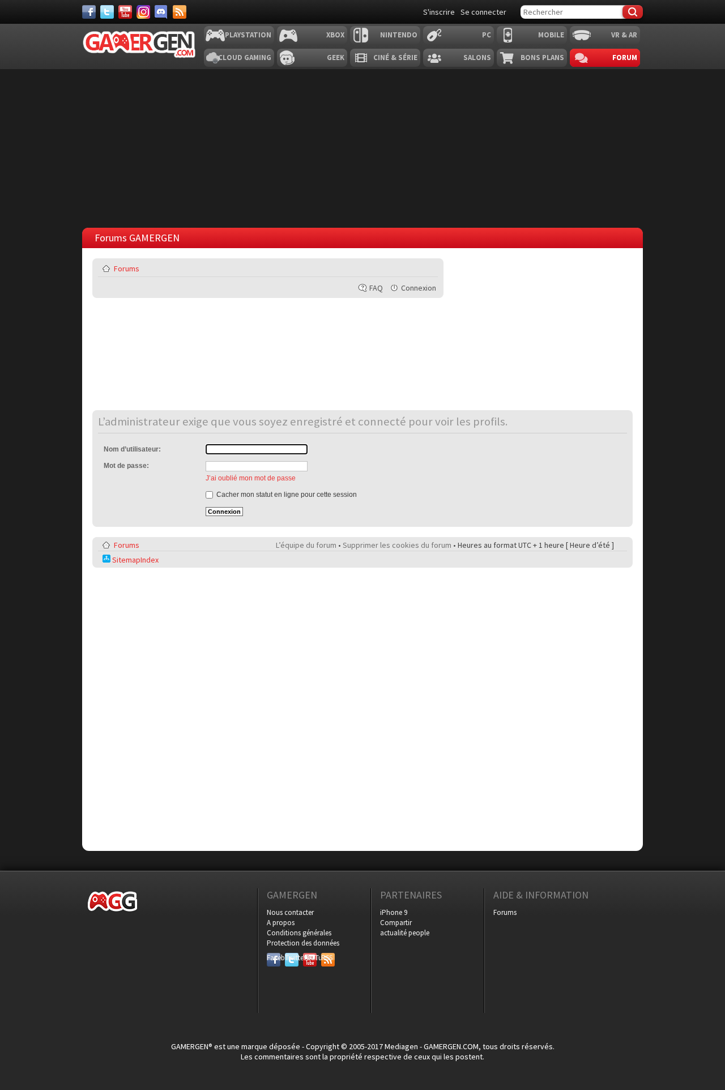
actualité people (404, 933)
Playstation (248, 35)
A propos (281, 922)
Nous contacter (290, 912)
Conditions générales (299, 933)
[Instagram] (143, 12)
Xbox (335, 35)
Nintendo (398, 35)
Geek (335, 57)
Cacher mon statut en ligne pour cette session (286, 495)
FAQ (376, 288)
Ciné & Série (395, 57)
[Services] (179, 12)
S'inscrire (439, 12)
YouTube (310, 958)
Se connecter (483, 12)
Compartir (396, 922)
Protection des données (303, 943)
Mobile (551, 35)
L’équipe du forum (306, 545)
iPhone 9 (393, 912)
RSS (326, 958)
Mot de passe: (126, 466)
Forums (126, 268)
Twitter (291, 958)
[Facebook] (89, 12)
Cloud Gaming (244, 57)
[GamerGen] (138, 44)
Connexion (418, 288)
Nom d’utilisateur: (132, 449)
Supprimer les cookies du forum (397, 545)
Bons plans (542, 57)
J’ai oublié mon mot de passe (251, 478)
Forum (624, 57)
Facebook (273, 958)
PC (486, 35)
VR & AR (624, 35)
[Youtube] (125, 12)
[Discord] (161, 12)
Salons (477, 57)
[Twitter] (107, 12)
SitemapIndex (134, 560)
